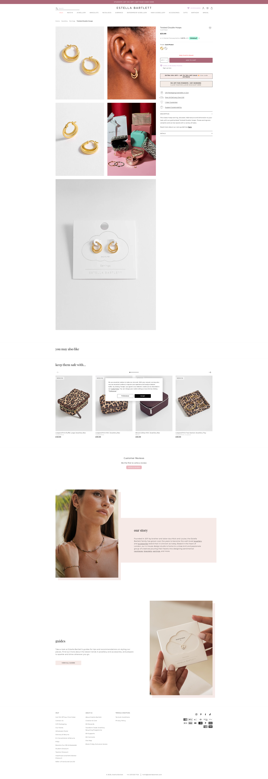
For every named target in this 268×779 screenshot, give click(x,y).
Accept (142, 396)
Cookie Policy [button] (115, 389)
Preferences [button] (112, 391)
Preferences (125, 396)
